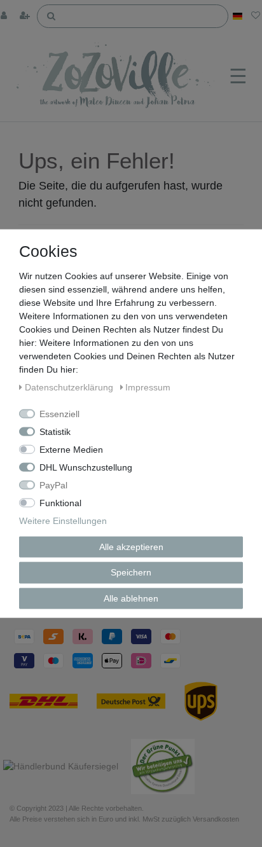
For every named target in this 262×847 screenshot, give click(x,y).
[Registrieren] (26, 16)
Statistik (55, 431)
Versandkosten (216, 819)
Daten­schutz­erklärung (70, 387)
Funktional (60, 502)
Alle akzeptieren (131, 546)
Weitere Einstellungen (63, 520)
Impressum (147, 387)
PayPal (53, 484)
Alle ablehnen (131, 598)
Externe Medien (71, 449)
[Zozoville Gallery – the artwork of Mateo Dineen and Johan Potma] (117, 76)
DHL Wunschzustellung (85, 467)
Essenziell (59, 413)
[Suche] (51, 15)
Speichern (131, 572)
